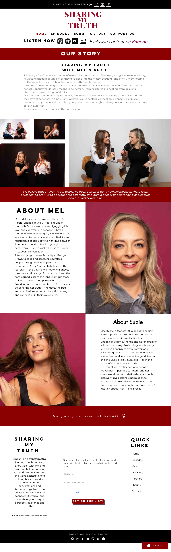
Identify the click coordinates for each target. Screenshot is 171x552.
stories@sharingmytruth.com (33, 515)
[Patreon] (93, 538)
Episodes (137, 460)
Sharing (136, 485)
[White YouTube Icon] (87, 538)
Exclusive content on (118, 41)
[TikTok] (72, 538)
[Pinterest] (98, 538)
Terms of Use (91, 534)
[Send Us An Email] (96, 4)
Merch (136, 466)
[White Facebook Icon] (82, 538)
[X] (103, 538)
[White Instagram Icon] (77, 538)
